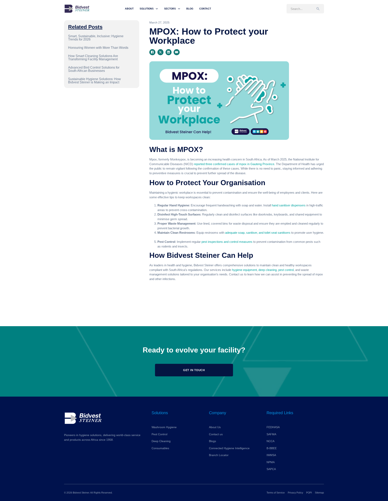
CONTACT (205, 8)
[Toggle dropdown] (157, 8)
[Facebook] (152, 52)
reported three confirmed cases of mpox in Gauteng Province (234, 164)
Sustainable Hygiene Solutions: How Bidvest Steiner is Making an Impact (94, 80)
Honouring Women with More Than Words (98, 47)
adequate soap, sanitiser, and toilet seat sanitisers (257, 232)
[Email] (177, 52)
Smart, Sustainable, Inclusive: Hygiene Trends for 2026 (95, 37)
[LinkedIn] (169, 52)
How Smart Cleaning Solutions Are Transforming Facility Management (93, 57)
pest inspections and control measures (226, 241)
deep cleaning (267, 270)
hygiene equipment (244, 270)
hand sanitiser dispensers (289, 205)
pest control (286, 270)
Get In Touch (194, 370)
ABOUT (129, 8)
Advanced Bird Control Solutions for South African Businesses (93, 69)
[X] (160, 52)
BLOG (189, 8)
